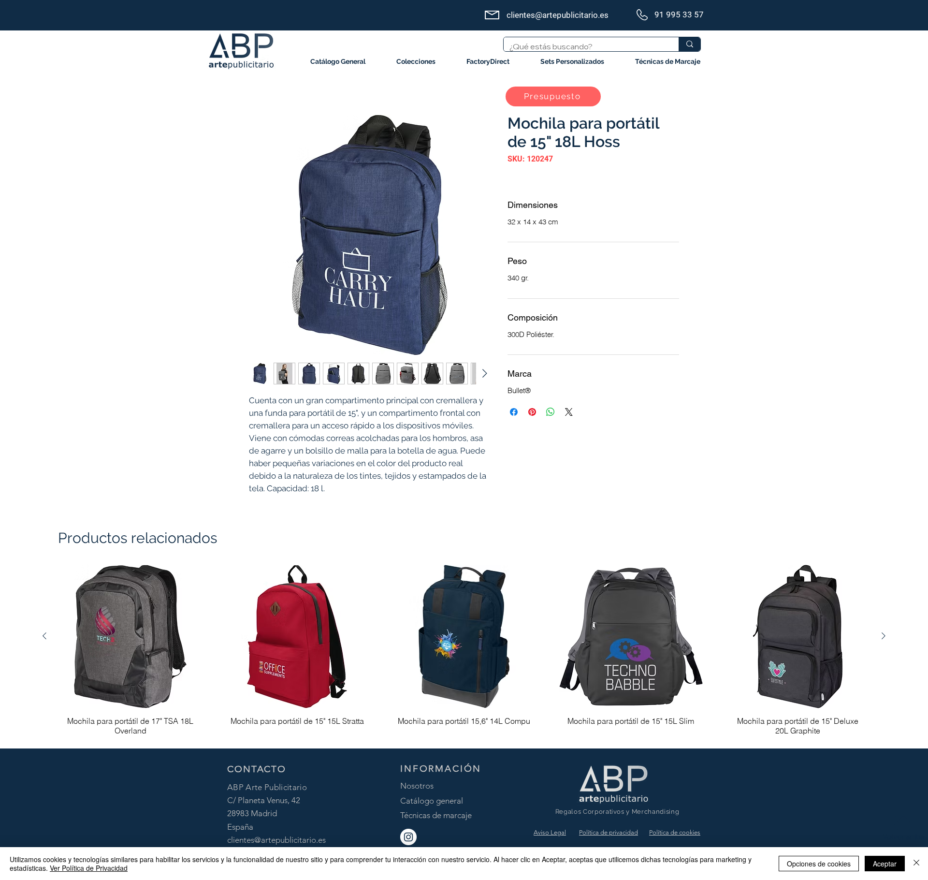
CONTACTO (256, 769)
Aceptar (885, 863)
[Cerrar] (916, 863)
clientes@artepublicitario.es (276, 840)
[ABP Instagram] (408, 837)
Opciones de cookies (819, 863)
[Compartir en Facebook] (514, 412)
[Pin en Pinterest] (532, 412)
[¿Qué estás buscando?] (689, 44)
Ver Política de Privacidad (89, 868)
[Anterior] (44, 636)
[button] (416, 61)
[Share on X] (569, 412)
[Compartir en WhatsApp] (550, 412)
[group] (464, 652)
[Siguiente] (883, 636)
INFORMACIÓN (440, 768)
